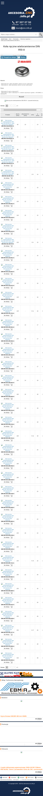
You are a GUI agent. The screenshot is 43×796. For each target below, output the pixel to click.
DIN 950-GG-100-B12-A (7, 203)
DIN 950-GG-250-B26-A (7, 590)
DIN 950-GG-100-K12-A (7, 231)
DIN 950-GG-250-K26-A (7, 618)
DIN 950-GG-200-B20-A (7, 521)
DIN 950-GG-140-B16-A (7, 341)
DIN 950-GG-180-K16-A (7, 479)
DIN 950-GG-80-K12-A (7, 163)
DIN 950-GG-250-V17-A (7, 632)
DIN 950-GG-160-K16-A (7, 424)
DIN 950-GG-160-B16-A (7, 396)
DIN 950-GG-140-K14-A (7, 355)
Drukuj (23, 57)
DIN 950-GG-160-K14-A (7, 410)
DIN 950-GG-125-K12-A (7, 285)
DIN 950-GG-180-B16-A (7, 452)
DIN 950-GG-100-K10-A (7, 217)
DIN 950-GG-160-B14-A (7, 382)
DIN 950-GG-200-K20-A (7, 549)
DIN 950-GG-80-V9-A (8, 176)
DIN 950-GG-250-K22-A (7, 604)
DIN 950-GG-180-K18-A (7, 493)
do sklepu (6, 128)
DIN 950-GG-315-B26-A (7, 646)
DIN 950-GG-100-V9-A (8, 244)
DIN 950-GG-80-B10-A (7, 126)
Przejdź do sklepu (10, 57)
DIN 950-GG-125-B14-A (7, 271)
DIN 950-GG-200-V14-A (7, 563)
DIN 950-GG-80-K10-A (7, 151)
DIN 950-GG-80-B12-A (7, 138)
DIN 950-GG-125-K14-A (7, 299)
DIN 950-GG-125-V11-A (7, 313)
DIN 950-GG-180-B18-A (7, 466)
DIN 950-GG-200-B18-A (7, 507)
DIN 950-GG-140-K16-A (7, 368)
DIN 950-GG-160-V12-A (7, 438)
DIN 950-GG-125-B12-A (7, 257)
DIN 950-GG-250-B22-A (7, 577)
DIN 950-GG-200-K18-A (7, 535)
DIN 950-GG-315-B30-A (7, 660)
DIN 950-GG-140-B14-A (7, 327)
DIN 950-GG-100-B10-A (7, 190)
